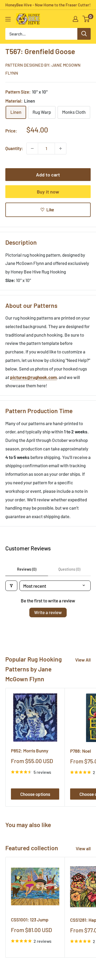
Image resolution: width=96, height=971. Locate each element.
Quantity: (14, 148)
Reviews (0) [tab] (26, 569)
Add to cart (48, 175)
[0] (86, 19)
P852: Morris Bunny (29, 750)
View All (83, 659)
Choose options (35, 794)
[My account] (75, 19)
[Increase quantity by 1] (60, 148)
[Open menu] (8, 19)
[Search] (84, 34)
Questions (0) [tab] (69, 569)
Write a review (48, 612)
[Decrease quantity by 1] (32, 148)
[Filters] (11, 586)
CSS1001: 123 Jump (30, 919)
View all (83, 848)
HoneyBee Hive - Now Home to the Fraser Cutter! (48, 4)
